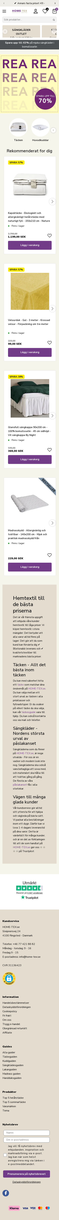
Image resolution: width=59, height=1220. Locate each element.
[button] (9, 978)
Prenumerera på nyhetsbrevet (27, 1174)
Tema (5, 1110)
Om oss (6, 1020)
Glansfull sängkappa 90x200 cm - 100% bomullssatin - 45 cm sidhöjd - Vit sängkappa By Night (29, 431)
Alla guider (8, 1052)
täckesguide (29, 712)
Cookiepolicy (9, 1011)
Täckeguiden (9, 1057)
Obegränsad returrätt (14, 1028)
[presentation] (3, 3)
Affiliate (7, 1032)
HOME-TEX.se (36, 688)
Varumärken (9, 1106)
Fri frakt (6, 1015)
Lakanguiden (9, 1069)
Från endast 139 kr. (21, 34)
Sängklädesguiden (12, 1065)
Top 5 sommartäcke (14, 1102)
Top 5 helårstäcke (13, 1098)
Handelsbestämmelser (15, 1003)
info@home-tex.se (29, 957)
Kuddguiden (9, 1061)
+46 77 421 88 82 (24, 944)
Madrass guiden (11, 1074)
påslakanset (20, 785)
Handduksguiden (11, 1078)
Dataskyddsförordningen (16, 1007)
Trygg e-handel (11, 1024)
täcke (20, 684)
